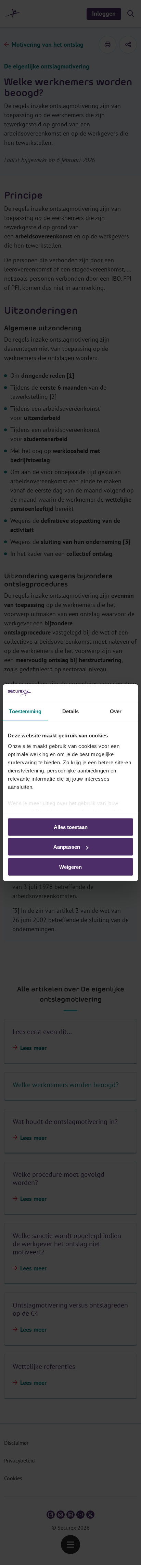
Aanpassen (66, 847)
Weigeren (70, 867)
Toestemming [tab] (25, 711)
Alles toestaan (71, 827)
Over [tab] (115, 711)
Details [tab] (70, 711)
